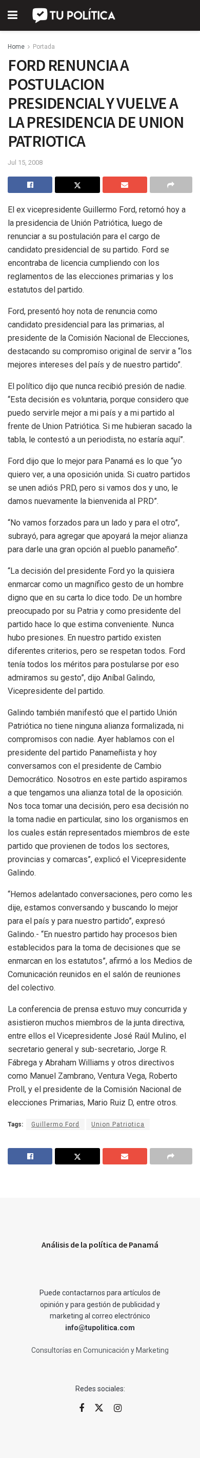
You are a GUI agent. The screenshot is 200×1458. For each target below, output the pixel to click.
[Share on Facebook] (30, 185)
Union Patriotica (118, 1124)
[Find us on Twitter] (99, 1408)
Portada (44, 46)
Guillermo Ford (55, 1124)
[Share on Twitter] (77, 185)
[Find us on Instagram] (118, 1408)
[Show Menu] (12, 15)
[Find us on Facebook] (81, 1408)
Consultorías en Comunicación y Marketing (100, 1350)
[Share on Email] (125, 185)
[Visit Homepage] (75, 15)
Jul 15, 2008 (25, 162)
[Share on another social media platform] (171, 185)
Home (16, 46)
